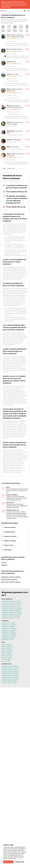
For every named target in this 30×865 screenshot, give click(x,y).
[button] (15, 527)
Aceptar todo (8, 862)
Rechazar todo (20, 862)
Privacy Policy (19, 858)
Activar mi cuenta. (5, 7)
